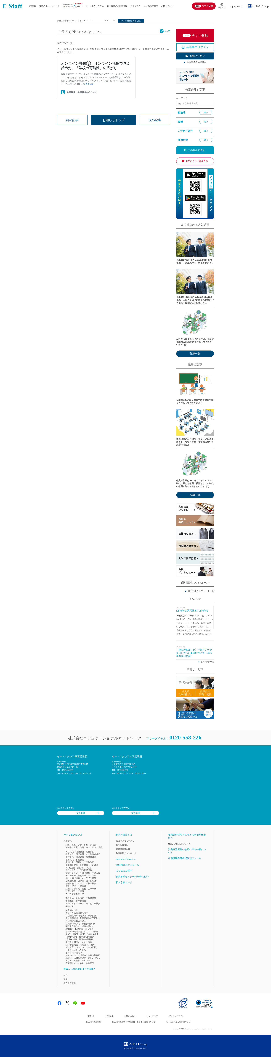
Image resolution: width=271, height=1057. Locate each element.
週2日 (98, 958)
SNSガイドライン (176, 1016)
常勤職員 (70, 901)
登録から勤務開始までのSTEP (79, 969)
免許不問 (90, 963)
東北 (76, 847)
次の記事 (155, 120)
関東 (68, 845)
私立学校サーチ (124, 882)
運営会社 (91, 1016)
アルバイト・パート (75, 903)
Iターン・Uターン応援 (86, 947)
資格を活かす (88, 926)
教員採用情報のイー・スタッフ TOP (72, 21)
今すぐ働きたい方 (73, 834)
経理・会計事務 (73, 889)
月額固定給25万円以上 (90, 918)
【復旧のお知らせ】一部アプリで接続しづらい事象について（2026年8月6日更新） (194, 653)
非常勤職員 (81, 901)
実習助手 (81, 867)
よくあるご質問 (151, 6)
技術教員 (70, 859)
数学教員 (70, 854)
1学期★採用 (71, 937)
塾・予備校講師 (73, 878)
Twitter (67, 1003)
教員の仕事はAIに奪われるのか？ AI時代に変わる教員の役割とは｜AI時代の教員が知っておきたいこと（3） (195, 483)
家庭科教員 (91, 857)
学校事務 (70, 857)
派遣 (90, 942)
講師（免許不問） (74, 862)
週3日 (82, 934)
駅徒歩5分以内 (88, 923)
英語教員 (70, 851)
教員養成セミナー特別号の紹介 (132, 876)
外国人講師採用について (179, 843)
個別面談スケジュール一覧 (201, 591)
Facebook (59, 1003)
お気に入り (135, 6)
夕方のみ (86, 960)
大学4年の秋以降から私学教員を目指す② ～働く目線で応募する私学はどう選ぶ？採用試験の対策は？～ (195, 300)
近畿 (80, 845)
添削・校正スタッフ (75, 883)
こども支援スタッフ (75, 894)
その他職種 (85, 873)
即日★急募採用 (86, 939)
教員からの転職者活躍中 (77, 913)
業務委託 (92, 915)
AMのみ (69, 929)
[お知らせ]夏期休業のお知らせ (192, 610)
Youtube (83, 1003)
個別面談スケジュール (127, 865)
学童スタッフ (72, 873)
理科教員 (90, 851)
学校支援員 (91, 883)
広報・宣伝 (71, 886)
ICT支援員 (70, 867)
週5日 (68, 934)
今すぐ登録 (207, 6)
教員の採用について (125, 841)
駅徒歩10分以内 (73, 923)
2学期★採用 (71, 939)
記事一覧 (195, 353)
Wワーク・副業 (73, 960)
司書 (89, 867)
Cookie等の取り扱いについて (178, 1022)
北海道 (93, 845)
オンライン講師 (89, 878)
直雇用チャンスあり (75, 963)
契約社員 (70, 906)
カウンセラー (72, 870)
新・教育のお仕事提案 (117, 6)
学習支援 (96, 873)
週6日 (95, 931)
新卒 (93, 945)
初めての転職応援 (74, 931)
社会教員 (80, 851)
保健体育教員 (72, 865)
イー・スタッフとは (94, 6)
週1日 (90, 958)
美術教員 (94, 865)
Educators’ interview (126, 859)
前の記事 (72, 120)
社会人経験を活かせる (76, 950)
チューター (71, 875)
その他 (89, 903)
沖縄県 (69, 847)
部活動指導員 (86, 870)
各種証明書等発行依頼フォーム (184, 858)
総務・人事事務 (89, 889)
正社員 (97, 903)
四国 (94, 847)
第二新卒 (70, 947)
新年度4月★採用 (86, 937)
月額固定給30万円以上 (76, 915)
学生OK (87, 931)
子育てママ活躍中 (74, 953)
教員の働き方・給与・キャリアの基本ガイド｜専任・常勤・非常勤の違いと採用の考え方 (195, 442)
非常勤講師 (91, 898)
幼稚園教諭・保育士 (75, 881)
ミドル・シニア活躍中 (76, 955)
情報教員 (80, 857)
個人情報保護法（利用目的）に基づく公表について (133, 1022)
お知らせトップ (114, 120)
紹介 (84, 942)
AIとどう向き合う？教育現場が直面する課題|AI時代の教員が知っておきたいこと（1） (195, 342)
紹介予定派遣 (72, 945)
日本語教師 (91, 881)
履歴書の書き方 (123, 849)
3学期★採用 (92, 934)
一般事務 (82, 886)
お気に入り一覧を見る (197, 161)
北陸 (100, 847)
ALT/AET (92, 875)
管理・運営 (71, 891)
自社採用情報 (72, 918)
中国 (88, 847)
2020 (106, 21)
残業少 (69, 958)
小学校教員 (89, 862)
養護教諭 (80, 859)
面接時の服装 (122, 845)
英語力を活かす (73, 926)
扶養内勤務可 (94, 955)
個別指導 (82, 875)
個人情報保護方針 (93, 1022)
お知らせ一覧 (207, 661)
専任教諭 (70, 898)
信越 (82, 847)
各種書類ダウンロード (126, 853)
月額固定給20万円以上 (76, 921)
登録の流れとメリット (49, 6)
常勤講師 (80, 898)
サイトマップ (152, 1016)
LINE (75, 1003)
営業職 (81, 891)
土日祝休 (89, 929)
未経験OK (84, 945)
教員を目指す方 (124, 834)
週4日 (75, 934)
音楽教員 (84, 865)
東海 (74, 845)
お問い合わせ (167, 6)
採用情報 (32, 6)
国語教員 (80, 854)
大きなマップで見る (65, 808)
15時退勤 (79, 929)
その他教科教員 (93, 854)
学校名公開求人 (73, 942)
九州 (86, 845)
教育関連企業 (72, 910)
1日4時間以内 (80, 958)
